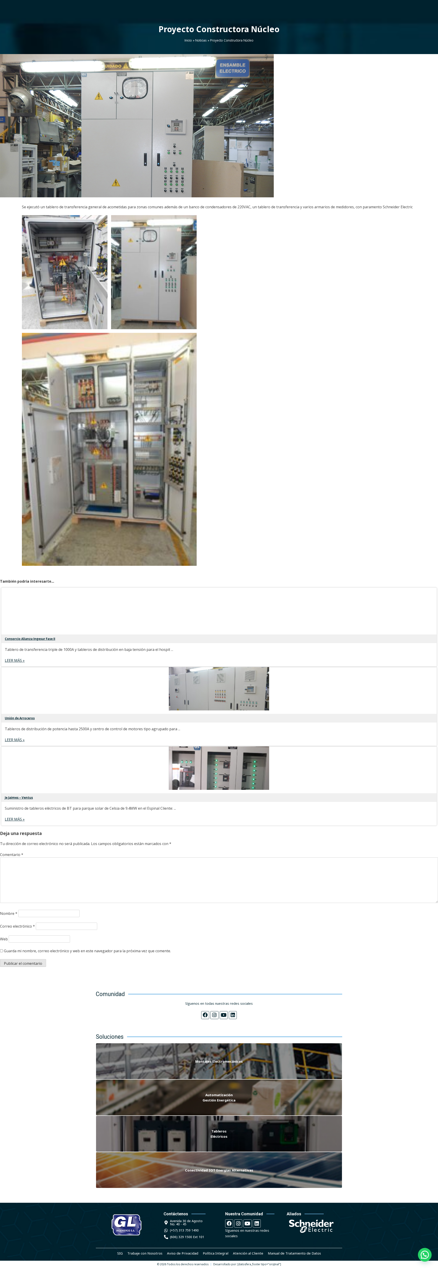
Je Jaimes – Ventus (19, 798)
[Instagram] (214, 1015)
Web (4, 939)
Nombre (8, 913)
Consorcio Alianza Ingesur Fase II (30, 639)
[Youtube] (224, 1015)
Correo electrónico (17, 926)
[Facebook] (205, 1015)
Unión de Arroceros (20, 718)
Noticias (201, 40)
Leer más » (15, 660)
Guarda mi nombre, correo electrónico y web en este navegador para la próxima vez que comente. (87, 950)
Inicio (188, 40)
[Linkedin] (233, 1015)
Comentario (11, 854)
